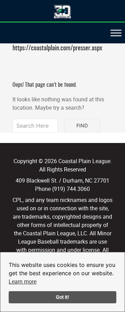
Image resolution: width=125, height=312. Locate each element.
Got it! (62, 297)
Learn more (22, 281)
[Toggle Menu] (116, 32)
